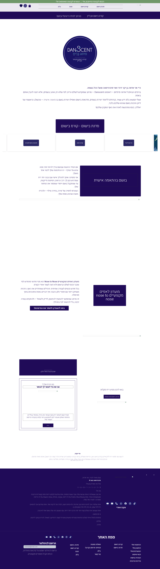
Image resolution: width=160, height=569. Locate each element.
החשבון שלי (136, 548)
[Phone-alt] (116, 504)
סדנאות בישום (82, 99)
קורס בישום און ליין (95, 15)
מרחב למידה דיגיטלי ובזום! (68, 16)
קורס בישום (84, 6)
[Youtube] (108, 504)
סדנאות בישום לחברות (31, 143)
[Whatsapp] (121, 504)
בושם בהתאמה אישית (110, 180)
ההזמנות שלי (136, 544)
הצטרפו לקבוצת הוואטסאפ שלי (68, 1)
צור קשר (98, 554)
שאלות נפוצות (96, 544)
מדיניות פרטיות (135, 561)
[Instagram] (130, 504)
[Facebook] (126, 504)
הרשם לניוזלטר (47, 543)
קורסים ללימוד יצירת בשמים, (102, 99)
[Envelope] (112, 504)
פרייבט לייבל (128, 143)
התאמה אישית (50, 99)
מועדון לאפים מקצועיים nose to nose (109, 295)
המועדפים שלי (135, 551)
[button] (81, 475)
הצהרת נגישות (135, 557)
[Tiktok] (134, 504)
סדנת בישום (100, 6)
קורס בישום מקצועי (79, 59)
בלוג (59, 6)
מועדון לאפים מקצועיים (68, 275)
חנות (70, 6)
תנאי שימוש (136, 554)
